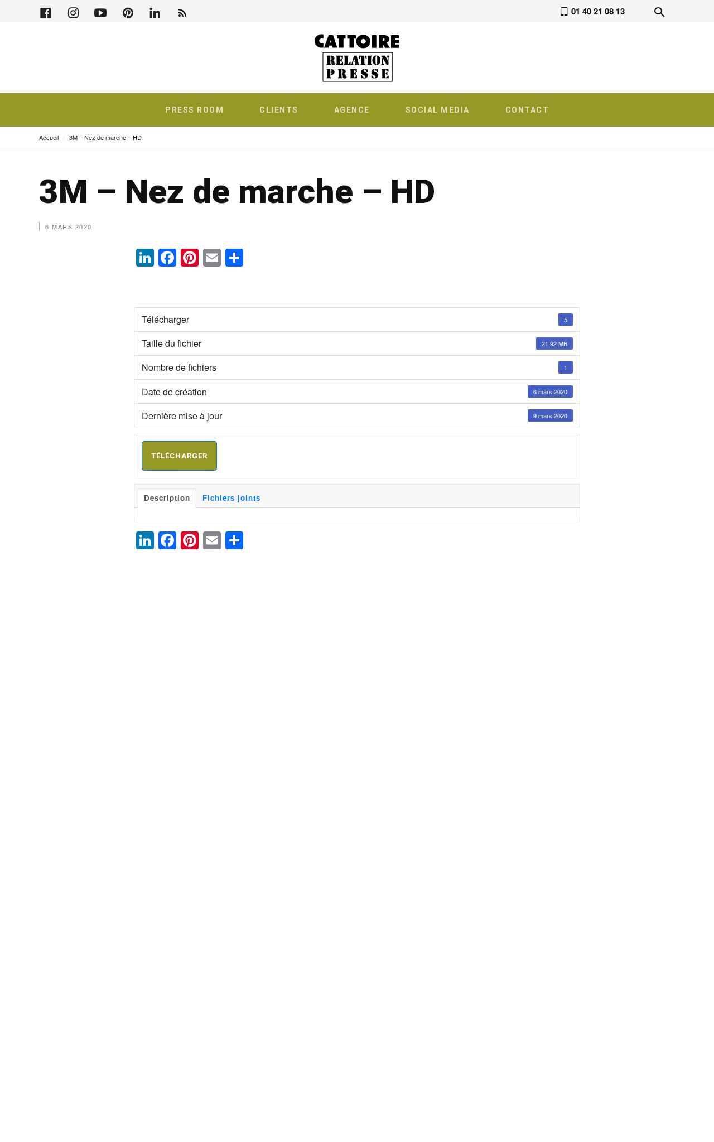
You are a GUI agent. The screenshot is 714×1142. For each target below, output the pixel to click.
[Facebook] (45, 11)
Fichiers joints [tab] (231, 497)
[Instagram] (73, 11)
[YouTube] (100, 11)
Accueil (49, 137)
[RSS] (182, 11)
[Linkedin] (155, 11)
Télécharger (179, 456)
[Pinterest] (127, 11)
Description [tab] (167, 497)
